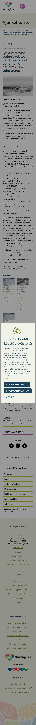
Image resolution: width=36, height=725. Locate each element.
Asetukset (10, 397)
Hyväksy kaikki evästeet (16, 385)
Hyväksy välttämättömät (17, 391)
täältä (6, 378)
